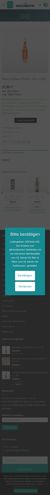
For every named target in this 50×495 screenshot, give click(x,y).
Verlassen (25, 286)
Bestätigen (25, 275)
